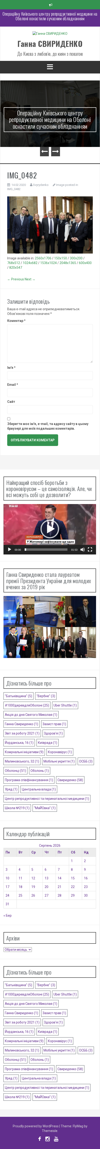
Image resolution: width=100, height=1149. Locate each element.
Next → (30, 279)
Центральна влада (39, 789)
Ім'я (11, 367)
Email (12, 384)
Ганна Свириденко (21, 724)
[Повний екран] (90, 549)
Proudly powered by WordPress (36, 1126)
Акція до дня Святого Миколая (31, 715)
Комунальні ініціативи (24, 752)
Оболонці (15, 771)
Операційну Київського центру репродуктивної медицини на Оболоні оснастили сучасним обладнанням (50, 119)
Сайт (11, 402)
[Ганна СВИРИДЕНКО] (50, 35)
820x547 (15, 267)
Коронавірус (60, 752)
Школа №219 (17, 808)
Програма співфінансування (29, 780)
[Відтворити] (9, 549)
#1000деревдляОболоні (27, 705)
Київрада (47, 743)
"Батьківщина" (18, 696)
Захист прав (54, 724)
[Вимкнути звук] (82, 549)
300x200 (76, 258)
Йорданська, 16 (19, 743)
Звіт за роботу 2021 (22, 733)
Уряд (11, 789)
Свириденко (70, 780)
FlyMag (78, 1126)
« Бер (7, 915)
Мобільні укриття (59, 761)
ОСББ (86, 761)
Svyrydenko (41, 185)
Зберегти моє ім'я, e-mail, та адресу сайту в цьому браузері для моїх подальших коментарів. (47, 426)
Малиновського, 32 (22, 761)
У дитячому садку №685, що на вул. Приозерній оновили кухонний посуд (50, 16)
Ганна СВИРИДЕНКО (50, 43)
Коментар (16, 321)
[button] (49, 529)
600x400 (85, 263)
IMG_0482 (13, 189)
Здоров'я (53, 733)
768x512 (13, 263)
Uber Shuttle (65, 705)
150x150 (60, 258)
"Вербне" (46, 696)
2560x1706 (43, 258)
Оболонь (39, 771)
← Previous (15, 279)
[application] (49, 529)
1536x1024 (48, 263)
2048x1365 (68, 263)
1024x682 (30, 263)
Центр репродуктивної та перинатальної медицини (47, 799)
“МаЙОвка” (45, 808)
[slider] (46, 549)
